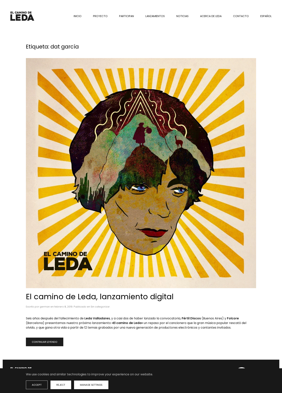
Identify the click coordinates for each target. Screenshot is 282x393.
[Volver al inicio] (22, 16)
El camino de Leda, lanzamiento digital (100, 296)
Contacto (241, 16)
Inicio (78, 16)
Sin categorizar (100, 306)
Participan (126, 16)
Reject (60, 385)
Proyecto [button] (100, 16)
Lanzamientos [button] (155, 16)
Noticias (182, 16)
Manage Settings (91, 385)
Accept (37, 385)
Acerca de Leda (211, 16)
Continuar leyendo (44, 342)
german (45, 306)
